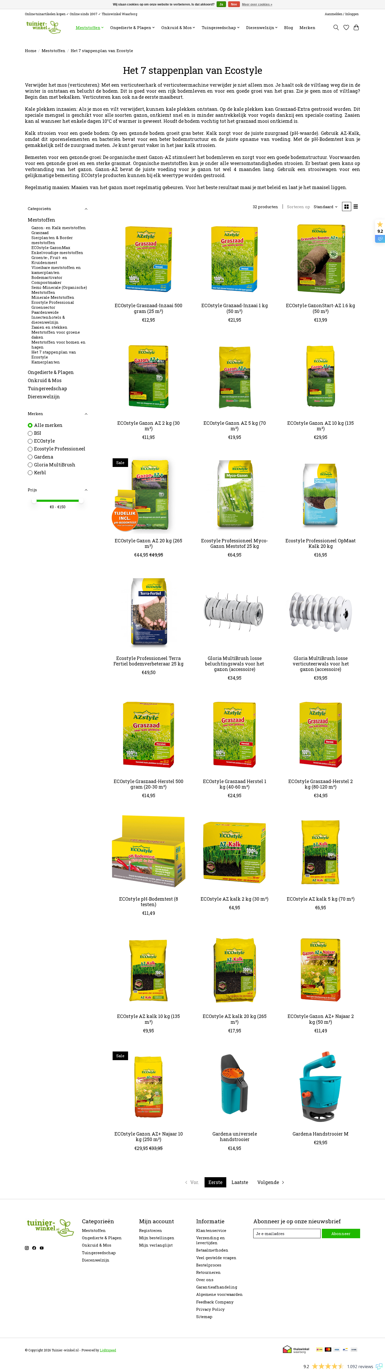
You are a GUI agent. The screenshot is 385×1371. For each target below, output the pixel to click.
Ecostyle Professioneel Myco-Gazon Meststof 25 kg (234, 543)
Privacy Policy (210, 1309)
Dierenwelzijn (44, 397)
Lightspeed (108, 1350)
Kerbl (40, 473)
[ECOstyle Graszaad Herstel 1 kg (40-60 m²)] (234, 734)
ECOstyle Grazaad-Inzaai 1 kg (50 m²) (234, 308)
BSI (37, 433)
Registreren (150, 1230)
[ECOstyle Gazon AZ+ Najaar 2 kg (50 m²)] (320, 969)
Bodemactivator (46, 277)
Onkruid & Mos (45, 381)
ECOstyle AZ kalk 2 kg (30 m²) (234, 899)
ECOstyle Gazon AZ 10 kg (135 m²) (320, 426)
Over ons (204, 1279)
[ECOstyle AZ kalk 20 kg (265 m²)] (234, 969)
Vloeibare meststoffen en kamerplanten (56, 270)
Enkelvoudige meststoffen (57, 252)
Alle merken (48, 425)
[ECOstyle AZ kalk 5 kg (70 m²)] (320, 852)
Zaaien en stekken (49, 327)
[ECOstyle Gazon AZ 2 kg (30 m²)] (148, 376)
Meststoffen (53, 50)
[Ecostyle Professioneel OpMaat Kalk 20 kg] (320, 494)
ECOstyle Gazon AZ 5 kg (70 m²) (235, 426)
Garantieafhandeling (216, 1287)
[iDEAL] (319, 1349)
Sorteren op (298, 206)
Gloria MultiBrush (54, 465)
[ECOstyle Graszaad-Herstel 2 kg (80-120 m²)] (320, 734)
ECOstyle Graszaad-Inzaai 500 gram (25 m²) (148, 308)
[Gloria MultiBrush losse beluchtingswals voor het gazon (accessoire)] (234, 611)
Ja (221, 4)
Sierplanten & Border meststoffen (52, 240)
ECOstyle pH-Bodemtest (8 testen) (148, 901)
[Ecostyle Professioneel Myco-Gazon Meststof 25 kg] (234, 494)
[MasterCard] (328, 1349)
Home (30, 50)
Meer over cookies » (257, 4)
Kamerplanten (45, 362)
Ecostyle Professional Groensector (52, 305)
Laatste (240, 1182)
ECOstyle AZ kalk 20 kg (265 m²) (235, 1019)
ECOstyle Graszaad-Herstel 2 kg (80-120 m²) (320, 784)
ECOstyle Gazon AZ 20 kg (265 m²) (148, 543)
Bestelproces (208, 1265)
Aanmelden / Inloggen (342, 14)
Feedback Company (215, 1302)
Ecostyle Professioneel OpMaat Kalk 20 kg (320, 543)
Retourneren (208, 1272)
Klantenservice (211, 1230)
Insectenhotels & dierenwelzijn (48, 320)
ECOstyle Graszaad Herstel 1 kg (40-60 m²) (234, 784)
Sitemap (204, 1316)
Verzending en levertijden (210, 1240)
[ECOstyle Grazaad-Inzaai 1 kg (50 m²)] (234, 259)
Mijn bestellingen (156, 1237)
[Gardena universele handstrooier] (234, 1087)
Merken (307, 27)
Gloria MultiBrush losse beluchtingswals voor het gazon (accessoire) (234, 663)
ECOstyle (44, 441)
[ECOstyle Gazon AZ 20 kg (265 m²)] (148, 494)
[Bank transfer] (354, 1349)
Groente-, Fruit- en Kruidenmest (49, 260)
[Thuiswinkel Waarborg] (296, 1352)
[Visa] (336, 1349)
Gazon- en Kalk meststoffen (58, 227)
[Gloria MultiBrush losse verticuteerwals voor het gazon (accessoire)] (320, 611)
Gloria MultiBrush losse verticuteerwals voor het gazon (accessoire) (321, 663)
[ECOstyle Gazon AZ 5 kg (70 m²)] (234, 376)
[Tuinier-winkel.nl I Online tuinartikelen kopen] (43, 27)
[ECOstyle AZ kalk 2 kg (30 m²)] (234, 852)
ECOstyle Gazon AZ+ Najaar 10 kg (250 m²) (148, 1136)
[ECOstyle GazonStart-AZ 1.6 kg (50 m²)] (320, 259)
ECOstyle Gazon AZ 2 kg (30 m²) (148, 426)
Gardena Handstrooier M (321, 1134)
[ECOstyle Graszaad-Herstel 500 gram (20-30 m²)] (148, 734)
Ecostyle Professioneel (59, 449)
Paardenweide (45, 312)
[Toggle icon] (336, 27)
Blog (288, 27)
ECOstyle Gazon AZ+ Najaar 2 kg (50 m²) (321, 1019)
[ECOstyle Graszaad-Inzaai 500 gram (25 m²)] (148, 259)
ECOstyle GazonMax (50, 247)
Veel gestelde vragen (216, 1257)
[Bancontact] (345, 1349)
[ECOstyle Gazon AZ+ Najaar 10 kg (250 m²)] (148, 1087)
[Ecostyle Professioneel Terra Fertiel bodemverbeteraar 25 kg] (148, 611)
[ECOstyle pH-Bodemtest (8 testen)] (148, 852)
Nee (234, 4)
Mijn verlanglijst (156, 1245)
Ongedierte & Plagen (51, 372)
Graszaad (40, 232)
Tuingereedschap (47, 389)
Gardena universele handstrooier (234, 1136)
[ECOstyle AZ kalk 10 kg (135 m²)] (148, 969)
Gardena (43, 457)
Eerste (215, 1182)
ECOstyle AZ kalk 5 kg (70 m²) (321, 899)
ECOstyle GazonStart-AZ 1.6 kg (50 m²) (320, 308)
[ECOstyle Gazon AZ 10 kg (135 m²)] (320, 376)
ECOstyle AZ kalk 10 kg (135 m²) (148, 1019)
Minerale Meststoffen (52, 297)
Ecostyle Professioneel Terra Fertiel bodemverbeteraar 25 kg (148, 661)
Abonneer (340, 1233)
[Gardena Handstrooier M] (320, 1087)
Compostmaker (46, 282)
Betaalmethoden (212, 1250)
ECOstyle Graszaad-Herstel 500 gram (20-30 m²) (148, 784)
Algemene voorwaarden (219, 1294)
